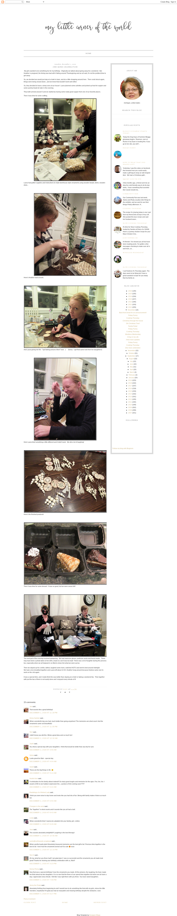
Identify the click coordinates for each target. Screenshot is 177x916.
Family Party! (132, 326)
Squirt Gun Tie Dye (132, 179)
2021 (130, 304)
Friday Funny (129, 148)
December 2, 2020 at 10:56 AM (44, 836)
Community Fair (130, 194)
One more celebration (132, 348)
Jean (31, 829)
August (131, 359)
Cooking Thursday (132, 209)
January (131, 378)
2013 (130, 397)
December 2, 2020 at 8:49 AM (43, 824)
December (131, 310)
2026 (130, 291)
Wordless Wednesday (133, 253)
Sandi (32, 767)
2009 (130, 407)
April (131, 369)
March (132, 372)
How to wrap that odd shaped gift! (134, 163)
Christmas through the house (133, 321)
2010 (130, 405)
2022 (130, 302)
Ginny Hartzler (35, 718)
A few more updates (133, 340)
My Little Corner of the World (89, 27)
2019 (130, 380)
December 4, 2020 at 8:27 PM (43, 894)
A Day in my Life (133, 337)
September (131, 356)
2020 (130, 307)
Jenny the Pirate (35, 885)
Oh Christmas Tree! (133, 323)
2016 (130, 388)
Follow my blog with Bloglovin (122, 448)
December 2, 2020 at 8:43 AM (43, 812)
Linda (32, 818)
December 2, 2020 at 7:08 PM (43, 880)
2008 (130, 410)
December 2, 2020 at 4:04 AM (43, 761)
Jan (31, 706)
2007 (130, 413)
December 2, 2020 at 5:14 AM (43, 773)
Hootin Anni (34, 778)
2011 (130, 402)
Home (88, 53)
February (132, 375)
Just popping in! (130, 238)
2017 (130, 386)
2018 (130, 383)
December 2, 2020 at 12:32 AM (44, 738)
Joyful (32, 744)
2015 (130, 391)
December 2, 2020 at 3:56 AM (43, 750)
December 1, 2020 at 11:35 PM (44, 727)
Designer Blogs (94, 915)
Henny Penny (34, 869)
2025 (130, 294)
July (131, 361)
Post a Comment (29, 899)
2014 (130, 394)
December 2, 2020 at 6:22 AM (43, 787)
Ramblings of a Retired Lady (40, 792)
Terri (31, 732)
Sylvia (32, 755)
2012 (130, 399)
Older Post (30, 902)
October (131, 353)
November (131, 350)
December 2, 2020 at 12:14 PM (44, 850)
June (131, 364)
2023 (130, 299)
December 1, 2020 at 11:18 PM (44, 713)
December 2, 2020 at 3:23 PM (43, 864)
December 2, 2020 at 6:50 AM (43, 801)
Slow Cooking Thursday (135, 223)
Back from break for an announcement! (132, 313)
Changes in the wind (37, 806)
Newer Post (100, 902)
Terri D (32, 855)
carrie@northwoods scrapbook (40, 841)
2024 (130, 296)
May (131, 367)
